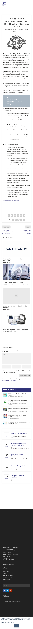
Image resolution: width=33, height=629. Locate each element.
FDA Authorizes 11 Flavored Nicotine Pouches (17, 394)
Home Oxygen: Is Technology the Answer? (15, 306)
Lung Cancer (16, 418)
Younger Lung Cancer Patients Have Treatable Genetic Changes (17, 416)
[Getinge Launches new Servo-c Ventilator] (16, 249)
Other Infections (17, 411)
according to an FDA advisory (15, 59)
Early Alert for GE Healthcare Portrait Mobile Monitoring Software (17, 401)
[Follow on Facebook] (4, 590)
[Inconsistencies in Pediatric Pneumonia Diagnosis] (5, 409)
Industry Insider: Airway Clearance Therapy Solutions (15, 330)
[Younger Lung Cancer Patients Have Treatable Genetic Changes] (5, 416)
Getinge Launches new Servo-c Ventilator (14, 259)
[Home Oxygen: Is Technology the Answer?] (16, 296)
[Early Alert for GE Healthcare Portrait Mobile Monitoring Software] (5, 401)
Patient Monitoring (17, 403)
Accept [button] (16, 626)
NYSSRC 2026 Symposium (19, 433)
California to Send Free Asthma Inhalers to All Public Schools (19, 422)
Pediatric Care (24, 411)
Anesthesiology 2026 (18, 466)
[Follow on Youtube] (10, 590)
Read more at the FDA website (11, 200)
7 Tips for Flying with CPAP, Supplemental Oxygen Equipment (15, 283)
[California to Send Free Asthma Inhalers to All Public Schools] (5, 423)
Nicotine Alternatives (18, 396)
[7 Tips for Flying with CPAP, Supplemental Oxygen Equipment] (16, 272)
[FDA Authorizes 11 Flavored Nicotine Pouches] (5, 395)
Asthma (15, 425)
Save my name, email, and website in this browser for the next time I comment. (16, 371)
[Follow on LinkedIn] (7, 590)
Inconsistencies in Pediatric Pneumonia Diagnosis (18, 409)
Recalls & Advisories (18, 29)
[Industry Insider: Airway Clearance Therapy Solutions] (16, 319)
